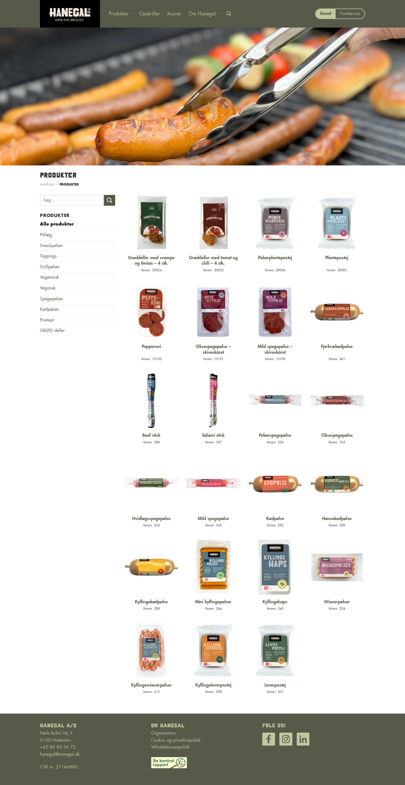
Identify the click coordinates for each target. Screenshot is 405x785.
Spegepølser (51, 299)
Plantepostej (336, 258)
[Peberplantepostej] (275, 223)
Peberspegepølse (275, 435)
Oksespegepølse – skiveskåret (213, 349)
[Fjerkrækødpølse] (337, 312)
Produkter (118, 13)
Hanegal (47, 184)
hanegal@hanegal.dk (60, 754)
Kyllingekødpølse (151, 602)
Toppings (48, 256)
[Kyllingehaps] (275, 567)
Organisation (163, 733)
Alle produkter (57, 224)
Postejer (47, 320)
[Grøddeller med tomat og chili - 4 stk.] (213, 223)
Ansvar (174, 13)
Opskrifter (149, 13)
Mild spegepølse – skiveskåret (275, 349)
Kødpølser (49, 309)
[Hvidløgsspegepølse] (151, 484)
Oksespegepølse (337, 435)
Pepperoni (151, 346)
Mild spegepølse (213, 518)
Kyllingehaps (275, 602)
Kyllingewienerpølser (151, 685)
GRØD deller (52, 330)
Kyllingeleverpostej (213, 685)
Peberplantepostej (275, 258)
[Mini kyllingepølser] (213, 567)
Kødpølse (275, 518)
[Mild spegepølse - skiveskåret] (275, 312)
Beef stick (151, 435)
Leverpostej (275, 685)
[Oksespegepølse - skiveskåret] (213, 312)
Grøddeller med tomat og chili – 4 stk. (213, 261)
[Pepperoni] (151, 312)
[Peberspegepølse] (275, 401)
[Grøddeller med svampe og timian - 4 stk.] (151, 223)
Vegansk (48, 288)
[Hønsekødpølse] (337, 484)
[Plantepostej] (337, 223)
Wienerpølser (337, 602)
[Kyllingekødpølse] (151, 567)
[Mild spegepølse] (213, 484)
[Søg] (228, 13)
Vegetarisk (49, 277)
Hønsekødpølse (337, 518)
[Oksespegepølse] (337, 401)
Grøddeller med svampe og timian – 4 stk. (151, 261)
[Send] (109, 200)
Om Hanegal (202, 13)
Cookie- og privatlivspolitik (176, 740)
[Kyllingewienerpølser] (151, 650)
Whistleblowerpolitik (170, 747)
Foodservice (350, 13)
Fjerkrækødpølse (337, 346)
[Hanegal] (70, 14)
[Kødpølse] (275, 484)
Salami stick (213, 435)
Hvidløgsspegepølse (151, 518)
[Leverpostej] (275, 650)
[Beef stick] (151, 401)
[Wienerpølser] (337, 567)
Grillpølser (50, 267)
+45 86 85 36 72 (58, 747)
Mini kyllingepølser (213, 602)
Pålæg (46, 235)
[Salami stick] (213, 401)
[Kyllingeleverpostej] (213, 650)
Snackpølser (51, 245)
